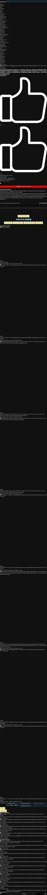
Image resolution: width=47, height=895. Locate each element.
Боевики (2, 30)
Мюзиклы (2, 29)
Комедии (2, 41)
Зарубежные (3, 16)
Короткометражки (4, 42)
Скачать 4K (39, 222)
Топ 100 (2, 63)
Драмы (1, 38)
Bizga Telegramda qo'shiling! (25, 186)
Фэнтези (2, 57)
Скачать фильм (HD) (23, 216)
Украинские (3, 18)
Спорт (1, 52)
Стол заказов (3, 64)
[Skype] (28, 219)
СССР (1, 19)
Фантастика (3, 56)
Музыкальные (3, 46)
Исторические (3, 40)
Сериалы (2, 59)
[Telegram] (30, 219)
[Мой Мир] (20, 219)
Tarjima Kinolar (10, 178)
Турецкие (2, 23)
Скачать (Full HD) (18, 222)
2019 (1, 11)
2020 (1, 10)
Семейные (2, 50)
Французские (3, 25)
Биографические (4, 27)
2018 (1, 12)
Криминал (2, 44)
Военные (2, 33)
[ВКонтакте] (16, 219)
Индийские (3, 22)
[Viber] (25, 219)
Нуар (1, 48)
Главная (2, 4)
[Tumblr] (23, 219)
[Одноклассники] (18, 219)
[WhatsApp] (27, 219)
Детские (2, 37)
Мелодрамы (3, 45)
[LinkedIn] (22, 219)
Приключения (3, 49)
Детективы (2, 35)
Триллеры (2, 53)
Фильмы (2, 6)
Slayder (5, 178)
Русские (2, 15)
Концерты (2, 61)
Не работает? (43, 203)
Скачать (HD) (8, 222)
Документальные (4, 34)
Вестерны (2, 31)
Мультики (2, 60)
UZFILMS (3, 2)
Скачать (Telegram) (29, 222)
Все (1, 7)
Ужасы (1, 54)
